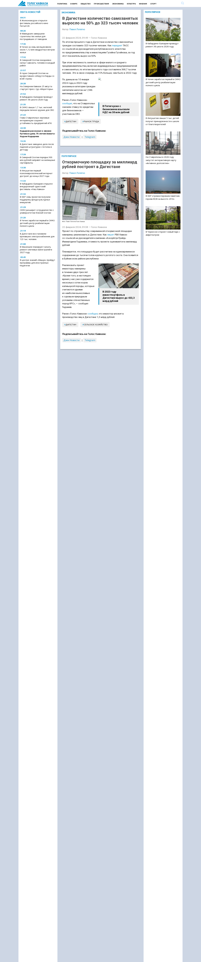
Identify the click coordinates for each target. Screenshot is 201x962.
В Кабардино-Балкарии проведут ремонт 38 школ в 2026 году (36, 98)
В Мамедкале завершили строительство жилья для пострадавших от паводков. (33, 36)
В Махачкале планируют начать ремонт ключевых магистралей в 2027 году (36, 249)
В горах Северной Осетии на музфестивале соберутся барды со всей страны (37, 76)
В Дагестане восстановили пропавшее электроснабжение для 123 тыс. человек (37, 236)
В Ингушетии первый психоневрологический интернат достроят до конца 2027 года (36, 173)
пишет (110, 234)
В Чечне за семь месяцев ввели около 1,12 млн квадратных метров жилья (37, 49)
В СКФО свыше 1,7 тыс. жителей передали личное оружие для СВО (37, 108)
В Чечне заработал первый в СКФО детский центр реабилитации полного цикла (37, 223)
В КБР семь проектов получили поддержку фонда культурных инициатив (35, 199)
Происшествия (101, 4)
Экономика (118, 4)
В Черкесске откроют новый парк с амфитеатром (163, 233)
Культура (131, 4)
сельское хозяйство (96, 324)
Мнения (143, 4)
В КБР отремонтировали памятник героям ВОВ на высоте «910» (163, 197)
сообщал (67, 103)
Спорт (153, 4)
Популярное (69, 156)
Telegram (90, 136)
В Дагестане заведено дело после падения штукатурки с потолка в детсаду (37, 147)
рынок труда (91, 121)
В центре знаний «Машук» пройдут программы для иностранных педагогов (37, 263)
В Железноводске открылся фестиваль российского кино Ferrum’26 (34, 23)
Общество (86, 4)
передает (117, 45)
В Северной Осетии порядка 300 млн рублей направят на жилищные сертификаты (37, 160)
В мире (73, 4)
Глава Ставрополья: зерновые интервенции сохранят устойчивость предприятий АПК (36, 120)
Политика (62, 4)
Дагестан (71, 121)
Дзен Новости (72, 136)
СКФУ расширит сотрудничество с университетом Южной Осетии (37, 211)
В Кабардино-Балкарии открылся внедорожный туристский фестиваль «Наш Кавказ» (36, 186)
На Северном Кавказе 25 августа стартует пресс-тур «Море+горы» (36, 88)
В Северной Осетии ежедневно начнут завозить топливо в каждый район (37, 63)
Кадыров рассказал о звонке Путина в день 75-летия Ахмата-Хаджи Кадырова (37, 134)
